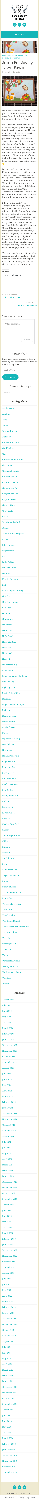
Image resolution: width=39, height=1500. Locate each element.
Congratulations (10, 494)
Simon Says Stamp (11, 835)
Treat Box (7, 938)
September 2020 (10, 1404)
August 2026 (8, 1000)
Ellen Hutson (8, 545)
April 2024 (7, 1159)
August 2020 (8, 1410)
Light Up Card (8, 687)
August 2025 (8, 1068)
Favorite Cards (9, 568)
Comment (27, 340)
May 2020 (6, 1427)
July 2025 (6, 1074)
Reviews (6, 818)
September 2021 (9, 1336)
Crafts (21, 55)
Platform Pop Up (10, 784)
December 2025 (9, 1045)
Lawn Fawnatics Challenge (14, 676)
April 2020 (7, 1432)
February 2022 (9, 1307)
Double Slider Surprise (13, 534)
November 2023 (9, 1188)
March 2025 (7, 1096)
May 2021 (6, 1358)
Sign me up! (10, 377)
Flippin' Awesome (10, 579)
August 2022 (8, 1273)
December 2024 (9, 1114)
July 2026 (6, 1005)
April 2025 (7, 1091)
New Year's (7, 750)
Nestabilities (8, 744)
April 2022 (7, 1296)
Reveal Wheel (8, 813)
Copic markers (9, 499)
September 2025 (9, 1062)
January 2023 (8, 1245)
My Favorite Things (11, 739)
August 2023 (8, 1205)
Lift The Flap (8, 682)
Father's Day (8, 562)
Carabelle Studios (10, 442)
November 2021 (9, 1324)
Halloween (7, 625)
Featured (6, 573)
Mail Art (6, 710)
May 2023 (6, 1222)
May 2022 (6, 1290)
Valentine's (7, 949)
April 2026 (7, 1022)
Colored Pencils (9, 477)
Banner (5, 425)
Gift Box (6, 596)
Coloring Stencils (10, 482)
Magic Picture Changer (13, 704)
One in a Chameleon (26, 304)
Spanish (6, 853)
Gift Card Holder (10, 602)
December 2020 (9, 1387)
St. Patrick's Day (9, 870)
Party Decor (8, 773)
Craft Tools (7, 511)
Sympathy (7, 898)
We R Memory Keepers (13, 972)
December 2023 (9, 1182)
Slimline (6, 847)
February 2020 (9, 1444)
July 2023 (6, 1210)
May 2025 (6, 1085)
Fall (27, 55)
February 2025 (9, 1102)
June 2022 (7, 1284)
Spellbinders (8, 858)
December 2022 (9, 1250)
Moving (5, 733)
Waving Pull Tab (10, 967)
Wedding (6, 978)
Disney (5, 528)
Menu (21, 34)
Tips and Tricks (9, 932)
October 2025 (8, 1057)
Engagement (8, 551)
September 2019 (9, 1472)
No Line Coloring (10, 756)
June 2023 (7, 1216)
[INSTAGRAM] (14, 1487)
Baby (4, 55)
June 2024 (6, 1148)
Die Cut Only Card (11, 522)
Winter (5, 984)
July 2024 (6, 1142)
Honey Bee (7, 659)
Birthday (6, 437)
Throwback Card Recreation (15, 927)
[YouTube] (24, 25)
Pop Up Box (7, 790)
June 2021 (6, 1353)
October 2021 (8, 1330)
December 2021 (9, 1319)
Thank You (7, 910)
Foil (4, 585)
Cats (4, 454)
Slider (5, 841)
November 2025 (9, 1051)
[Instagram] (15, 25)
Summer (6, 881)
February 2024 (8, 1171)
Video (5, 955)
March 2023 (7, 1233)
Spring (5, 864)
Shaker (5, 830)
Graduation (7, 619)
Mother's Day (8, 727)
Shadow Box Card (10, 824)
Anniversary (8, 408)
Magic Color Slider (11, 693)
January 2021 (8, 1381)
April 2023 (7, 1227)
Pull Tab (6, 801)
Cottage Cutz (8, 505)
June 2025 (7, 1079)
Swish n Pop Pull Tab (12, 892)
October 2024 (8, 1125)
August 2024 (8, 1136)
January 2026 (8, 1039)
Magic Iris (6, 699)
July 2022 (6, 1279)
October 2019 (8, 1467)
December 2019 (9, 1455)
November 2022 (9, 1256)
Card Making (12, 55)
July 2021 (6, 1347)
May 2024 (6, 1153)
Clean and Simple (10, 471)
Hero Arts (6, 647)
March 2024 (7, 1165)
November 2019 (9, 1461)
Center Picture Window (13, 460)
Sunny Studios (9, 887)
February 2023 (9, 1239)
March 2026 (7, 1028)
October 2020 (8, 1398)
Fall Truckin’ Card (11, 296)
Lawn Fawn (16, 58)
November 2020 (9, 1393)
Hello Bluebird (9, 642)
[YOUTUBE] (24, 1487)
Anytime (6, 414)
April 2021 (7, 1364)
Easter (5, 539)
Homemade (6, 58)
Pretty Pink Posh (10, 796)
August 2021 (8, 1341)
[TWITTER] (19, 1487)
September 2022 (9, 1267)
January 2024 (8, 1176)
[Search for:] (19, 393)
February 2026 (9, 1034)
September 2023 (9, 1199)
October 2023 (8, 1193)
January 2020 (8, 1450)
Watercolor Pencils (11, 961)
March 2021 (7, 1370)
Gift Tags (6, 608)
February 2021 (8, 1375)
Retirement (7, 807)
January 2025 (8, 1108)
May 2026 (6, 1017)
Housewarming (9, 665)
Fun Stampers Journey (12, 591)
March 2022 (7, 1301)
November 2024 (9, 1119)
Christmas (7, 465)
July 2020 (6, 1415)
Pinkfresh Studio (10, 778)
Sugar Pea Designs (11, 875)
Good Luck (7, 613)
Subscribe (19, 353)
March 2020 (7, 1438)
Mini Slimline (8, 722)
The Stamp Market (11, 921)
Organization (8, 761)
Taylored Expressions (12, 904)
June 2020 (7, 1421)
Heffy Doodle (8, 636)
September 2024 (9, 1131)
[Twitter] (19, 25)
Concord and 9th (10, 488)
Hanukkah (7, 630)
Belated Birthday (10, 431)
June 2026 (7, 1011)
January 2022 (8, 1313)
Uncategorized (9, 944)
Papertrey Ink (8, 767)
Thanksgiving (8, 915)
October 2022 (8, 1262)
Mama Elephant (9, 716)
